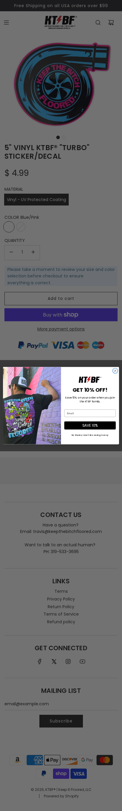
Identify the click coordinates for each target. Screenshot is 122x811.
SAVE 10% (90, 425)
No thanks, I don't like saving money (90, 434)
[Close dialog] (115, 370)
